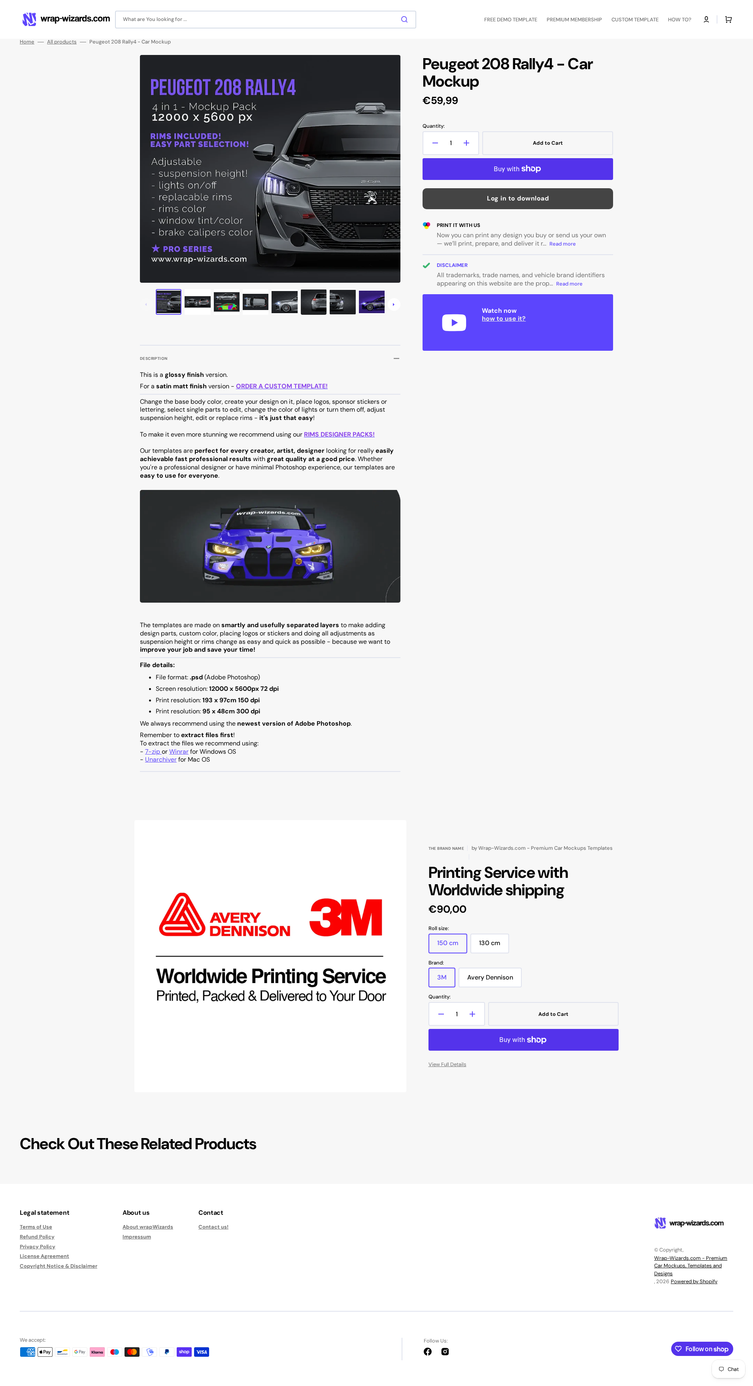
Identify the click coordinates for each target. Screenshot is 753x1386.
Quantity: (434, 126)
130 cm (494, 946)
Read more (562, 243)
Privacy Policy (37, 1246)
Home (27, 42)
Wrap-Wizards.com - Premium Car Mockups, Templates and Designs (690, 1266)
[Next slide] (394, 304)
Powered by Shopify (694, 1281)
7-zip (153, 751)
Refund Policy (37, 1236)
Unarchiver (161, 759)
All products (62, 42)
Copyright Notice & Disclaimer (58, 1266)
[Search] (406, 19)
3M (446, 980)
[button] (706, 19)
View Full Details (447, 1064)
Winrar (179, 751)
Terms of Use (36, 1227)
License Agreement (44, 1256)
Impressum (137, 1236)
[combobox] (265, 19)
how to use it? (504, 318)
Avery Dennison (494, 980)
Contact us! (213, 1227)
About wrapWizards (148, 1227)
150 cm (452, 946)
